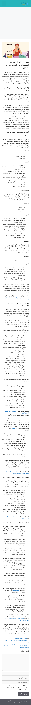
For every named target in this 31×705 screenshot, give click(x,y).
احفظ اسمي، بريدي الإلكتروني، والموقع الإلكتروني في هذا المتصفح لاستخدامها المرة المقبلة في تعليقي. (15, 687)
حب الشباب (15, 428)
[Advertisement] (15, 23)
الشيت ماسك (15, 590)
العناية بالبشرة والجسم (21, 638)
